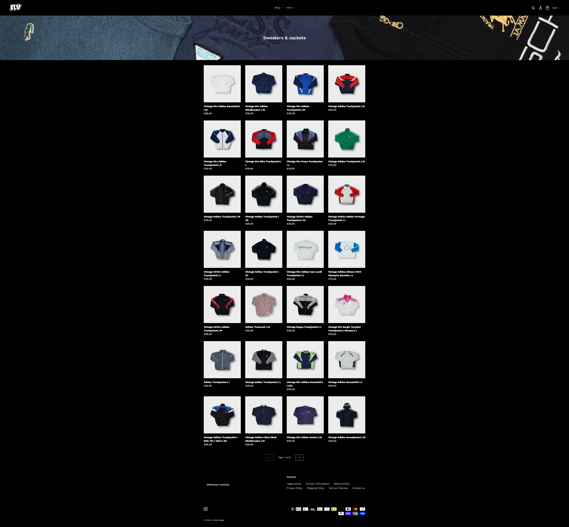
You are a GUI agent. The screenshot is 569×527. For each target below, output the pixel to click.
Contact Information (317, 483)
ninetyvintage (218, 520)
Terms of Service (338, 488)
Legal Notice (294, 483)
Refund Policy (342, 483)
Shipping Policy (315, 488)
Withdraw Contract (218, 484)
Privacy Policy (294, 488)
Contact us (358, 488)
